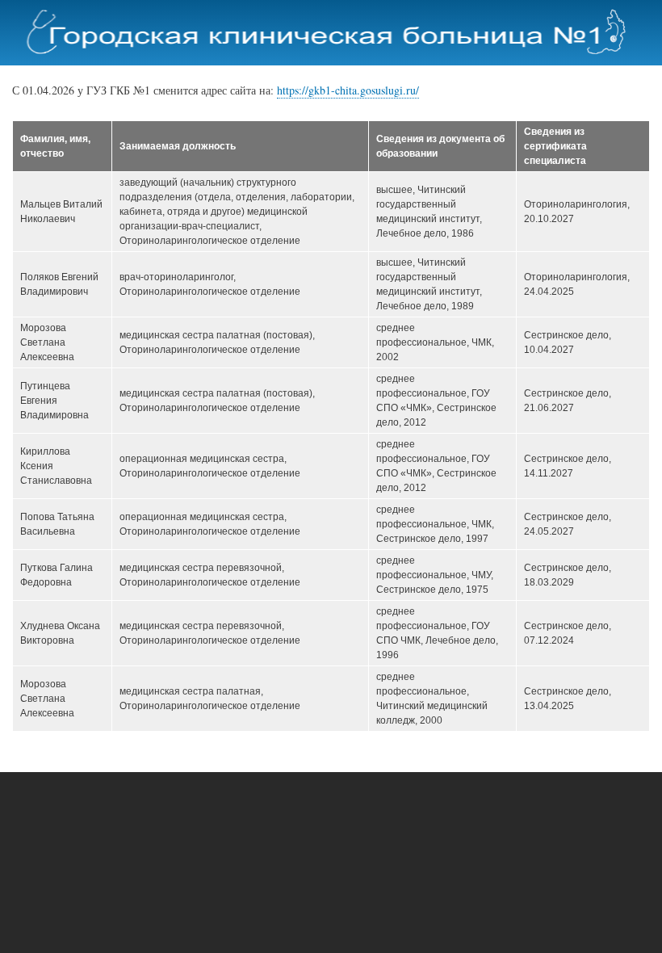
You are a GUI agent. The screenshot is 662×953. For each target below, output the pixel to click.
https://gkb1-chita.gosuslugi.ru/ (348, 90)
